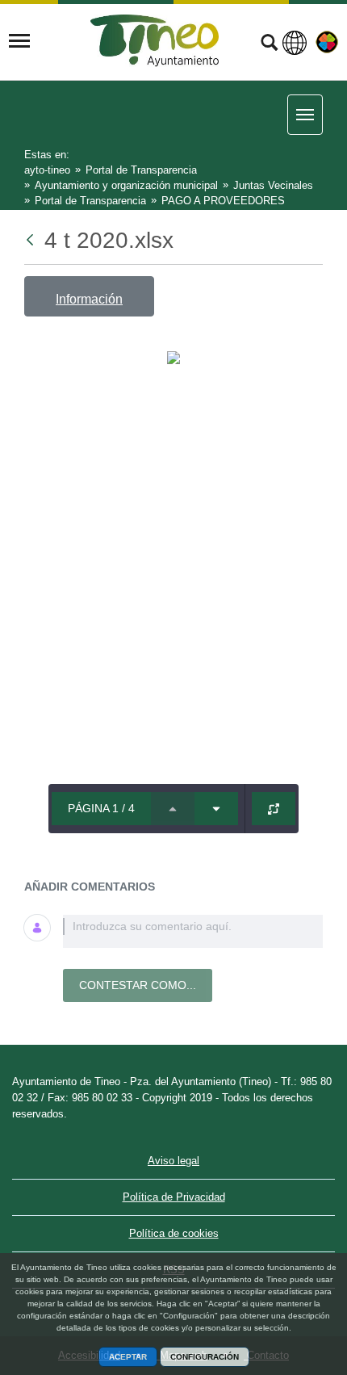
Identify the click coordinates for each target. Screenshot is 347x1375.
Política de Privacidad (174, 1197)
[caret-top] (172, 808)
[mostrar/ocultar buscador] (269, 44)
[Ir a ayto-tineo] (154, 41)
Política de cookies (174, 1233)
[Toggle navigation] (19, 41)
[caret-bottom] (216, 808)
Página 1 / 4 (101, 808)
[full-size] (273, 808)
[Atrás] (31, 240)
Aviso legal (173, 1161)
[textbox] (193, 931)
